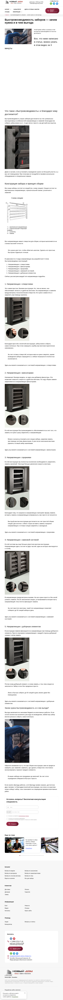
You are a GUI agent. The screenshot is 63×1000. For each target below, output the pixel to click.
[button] (22, 855)
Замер (6, 894)
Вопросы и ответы (30, 921)
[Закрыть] (25, 993)
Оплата (27, 889)
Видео (6, 908)
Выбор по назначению (31, 870)
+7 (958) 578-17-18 (54, 1)
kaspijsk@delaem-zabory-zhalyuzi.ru (20, 956)
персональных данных (24, 816)
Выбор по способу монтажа (13, 875)
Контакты (7, 910)
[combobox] (9, 812)
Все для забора (29, 878)
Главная (7, 14)
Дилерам (7, 892)
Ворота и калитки (10, 878)
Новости (27, 905)
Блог (6, 905)
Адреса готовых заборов (31, 9)
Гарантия (27, 892)
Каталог (7, 9)
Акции (6, 921)
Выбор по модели (10, 870)
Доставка (7, 889)
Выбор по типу (29, 875)
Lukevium (17, 990)
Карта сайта (28, 910)
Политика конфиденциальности (14, 992)
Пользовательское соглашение (14, 994)
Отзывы (7, 11)
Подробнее (15, 996)
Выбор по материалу (11, 873)
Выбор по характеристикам (32, 873)
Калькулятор (17, 9)
